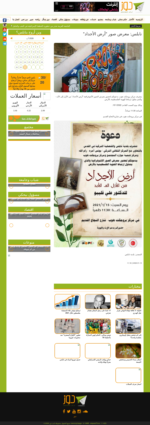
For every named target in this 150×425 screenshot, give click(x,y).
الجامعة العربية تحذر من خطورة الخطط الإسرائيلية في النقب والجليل (54, 26)
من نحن (24, 19)
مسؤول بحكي (64, 19)
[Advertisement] (29, 158)
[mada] (86, 6)
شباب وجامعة (110, 19)
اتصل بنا (16, 19)
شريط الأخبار (136, 26)
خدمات (93, 19)
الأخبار (131, 19)
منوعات (75, 19)
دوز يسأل (46, 19)
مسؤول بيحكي (28, 194)
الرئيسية (139, 19)
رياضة (37, 19)
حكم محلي (122, 19)
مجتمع (100, 19)
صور (31, 19)
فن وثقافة (84, 19)
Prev (11, 134)
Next (47, 134)
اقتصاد (54, 19)
